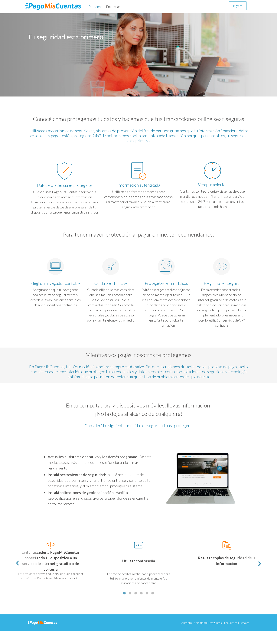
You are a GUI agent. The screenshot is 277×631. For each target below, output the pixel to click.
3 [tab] (136, 593)
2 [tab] (130, 593)
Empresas (113, 7)
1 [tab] (124, 593)
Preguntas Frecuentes (223, 622)
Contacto (186, 622)
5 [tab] (147, 593)
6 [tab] (153, 593)
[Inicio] (54, 6)
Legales (244, 622)
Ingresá (238, 6)
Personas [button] (95, 7)
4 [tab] (141, 593)
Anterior (19, 563)
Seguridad (200, 622)
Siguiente (258, 563)
